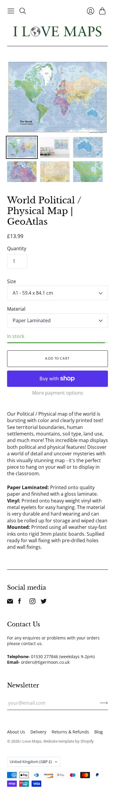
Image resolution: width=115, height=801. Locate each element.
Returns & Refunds (70, 732)
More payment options (57, 393)
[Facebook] (19, 602)
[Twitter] (44, 602)
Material (16, 309)
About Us (16, 732)
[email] (10, 602)
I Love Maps (31, 741)
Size (11, 281)
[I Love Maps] (57, 31)
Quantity (16, 248)
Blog (98, 732)
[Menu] (11, 11)
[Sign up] (104, 703)
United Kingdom (31, 761)
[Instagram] (32, 602)
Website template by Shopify (68, 741)
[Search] (22, 11)
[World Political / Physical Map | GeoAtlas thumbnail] (22, 147)
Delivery (38, 732)
